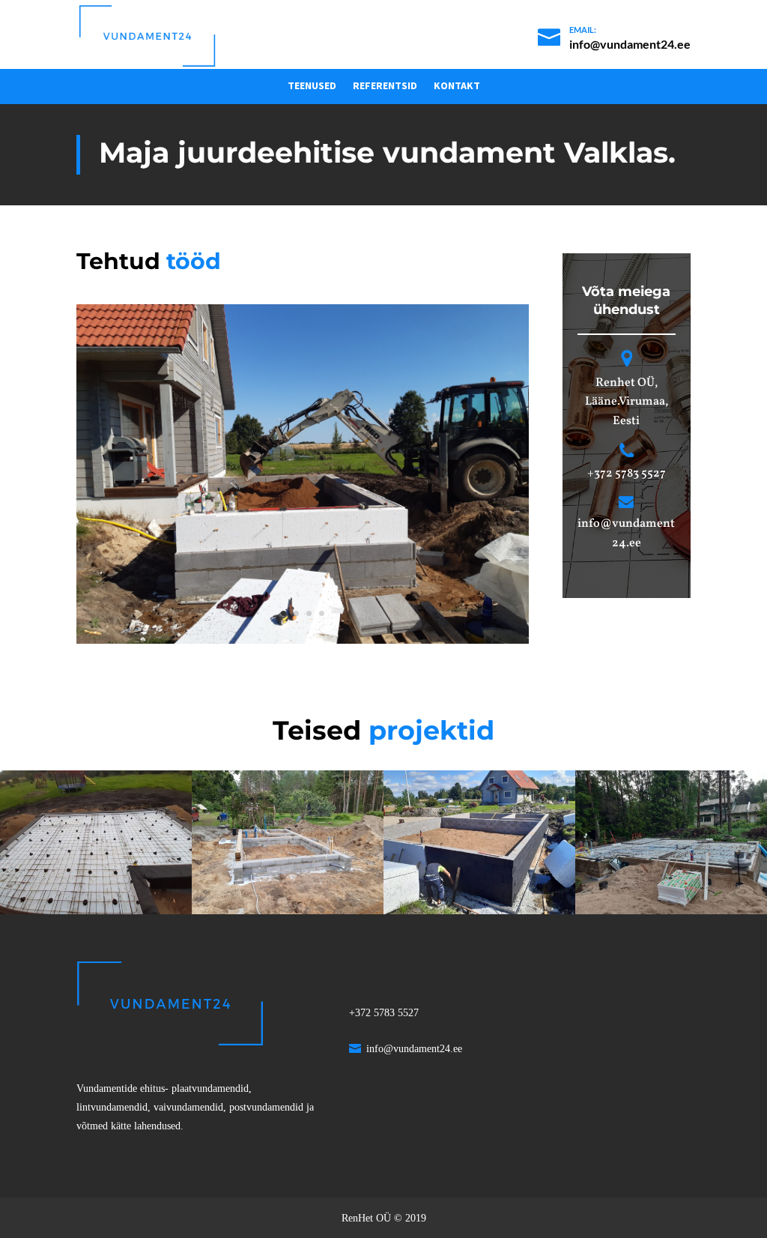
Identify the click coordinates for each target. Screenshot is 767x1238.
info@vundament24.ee (414, 1048)
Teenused (312, 86)
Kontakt (457, 86)
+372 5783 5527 (626, 473)
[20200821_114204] (302, 643)
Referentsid (385, 86)
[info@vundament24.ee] (614, 28)
